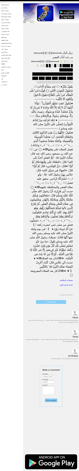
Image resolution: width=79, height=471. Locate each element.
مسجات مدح (4, 7)
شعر (2, 78)
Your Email (45, 379)
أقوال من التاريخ (5, 72)
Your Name (45, 374)
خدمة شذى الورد (66, 285)
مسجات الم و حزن (5, 22)
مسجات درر (4, 84)
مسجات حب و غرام (6, 46)
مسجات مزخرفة (5, 34)
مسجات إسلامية (5, 4)
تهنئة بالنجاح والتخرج (6, 55)
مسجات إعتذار (4, 25)
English (3, 64)
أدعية (2, 69)
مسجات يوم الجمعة (6, 67)
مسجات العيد (4, 61)
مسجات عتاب (4, 49)
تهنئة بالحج (3, 37)
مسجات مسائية (5, 10)
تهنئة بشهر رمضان (5, 58)
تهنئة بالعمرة (4, 52)
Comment (44, 385)
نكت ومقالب (4, 81)
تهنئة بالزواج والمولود (6, 43)
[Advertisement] (51, 34)
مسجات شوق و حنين (6, 13)
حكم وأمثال (4, 75)
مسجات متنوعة (5, 28)
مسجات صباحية (5, 19)
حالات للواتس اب (5, 31)
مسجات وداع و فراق (6, 16)
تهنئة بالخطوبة (4, 40)
